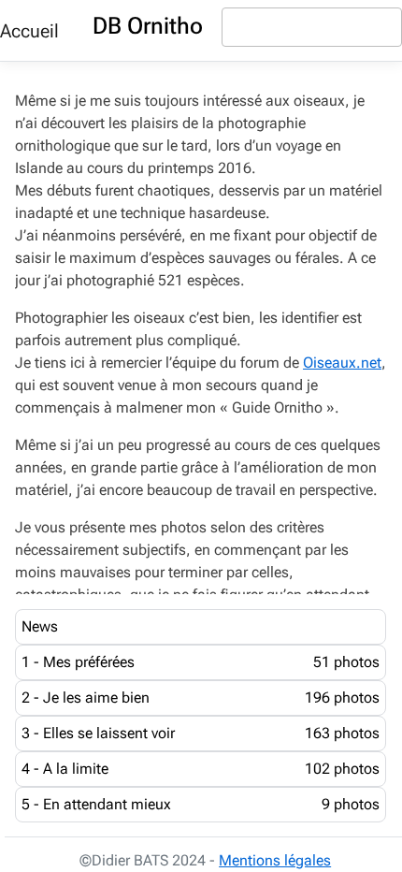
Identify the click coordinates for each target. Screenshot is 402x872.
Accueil (29, 31)
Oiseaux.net (342, 362)
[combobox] (312, 27)
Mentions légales (275, 860)
